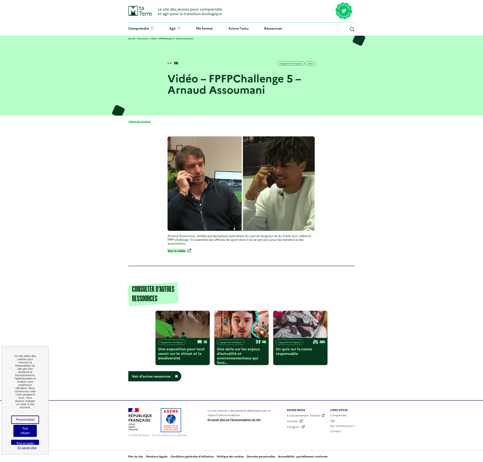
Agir (172, 28)
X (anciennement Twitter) (303, 415)
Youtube (292, 421)
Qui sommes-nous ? (342, 426)
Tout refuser (25, 431)
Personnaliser (25, 419)
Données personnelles (261, 456)
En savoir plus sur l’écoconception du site (234, 419)
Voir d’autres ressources (151, 376)
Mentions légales (157, 456)
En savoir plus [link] (27, 447)
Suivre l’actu (238, 28)
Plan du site (135, 456)
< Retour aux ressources (139, 122)
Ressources (273, 28)
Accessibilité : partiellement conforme (303, 456)
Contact (335, 431)
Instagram (293, 427)
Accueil (131, 38)
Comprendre (138, 28)
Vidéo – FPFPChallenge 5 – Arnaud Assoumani (172, 38)
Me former (204, 28)
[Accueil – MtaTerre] (140, 14)
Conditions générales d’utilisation (192, 456)
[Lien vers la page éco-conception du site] (344, 11)
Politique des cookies (230, 456)
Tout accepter (25, 443)
